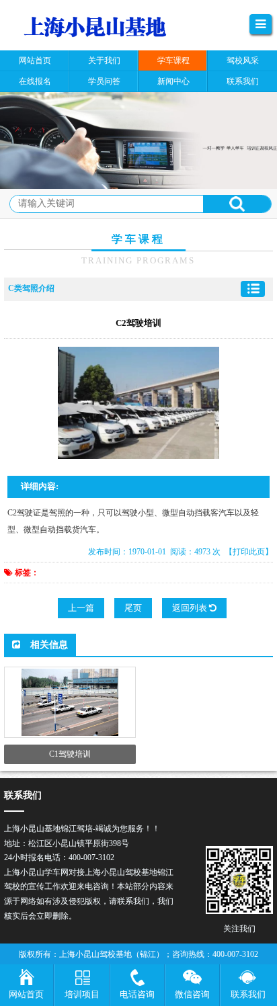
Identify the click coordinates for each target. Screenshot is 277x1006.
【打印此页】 (249, 551)
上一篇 (81, 608)
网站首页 (26, 994)
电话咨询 (137, 994)
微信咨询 (192, 994)
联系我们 (248, 994)
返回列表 (190, 608)
